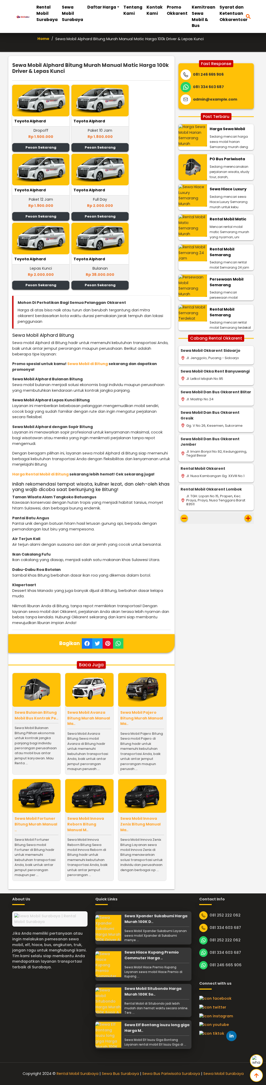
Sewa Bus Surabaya (120, 1073)
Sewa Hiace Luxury (228, 189)
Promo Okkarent (177, 10)
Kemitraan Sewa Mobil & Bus (203, 16)
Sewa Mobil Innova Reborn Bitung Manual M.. (85, 824)
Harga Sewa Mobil (227, 128)
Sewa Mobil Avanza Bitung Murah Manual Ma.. (88, 718)
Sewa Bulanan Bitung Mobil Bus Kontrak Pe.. (36, 715)
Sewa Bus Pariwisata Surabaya (171, 1073)
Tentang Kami (132, 10)
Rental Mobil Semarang (222, 252)
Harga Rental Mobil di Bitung (40, 474)
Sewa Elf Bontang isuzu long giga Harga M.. (156, 1027)
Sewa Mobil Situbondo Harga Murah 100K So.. (152, 991)
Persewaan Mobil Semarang (226, 282)
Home (43, 38)
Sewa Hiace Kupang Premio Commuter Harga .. (151, 955)
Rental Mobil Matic (228, 219)
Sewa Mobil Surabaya (72, 13)
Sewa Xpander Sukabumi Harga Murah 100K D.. (155, 918)
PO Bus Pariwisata (227, 159)
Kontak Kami (155, 10)
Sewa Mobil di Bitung (87, 363)
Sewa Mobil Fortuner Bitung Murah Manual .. (36, 824)
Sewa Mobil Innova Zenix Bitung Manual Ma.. (140, 824)
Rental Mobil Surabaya (47, 13)
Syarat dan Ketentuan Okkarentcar (234, 13)
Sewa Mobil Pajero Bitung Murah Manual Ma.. (141, 718)
